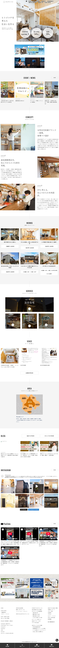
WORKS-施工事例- (19, 608)
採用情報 (49, 619)
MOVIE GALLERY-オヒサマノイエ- (23, 614)
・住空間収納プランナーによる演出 (39, 628)
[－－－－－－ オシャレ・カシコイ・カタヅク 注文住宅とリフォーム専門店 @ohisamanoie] (8, 486)
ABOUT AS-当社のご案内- (53, 608)
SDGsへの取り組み (51, 617)
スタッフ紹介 (50, 611)
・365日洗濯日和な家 (36, 626)
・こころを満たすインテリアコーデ (39, 630)
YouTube (2, 631)
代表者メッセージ (51, 609)
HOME (2, 608)
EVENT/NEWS (3, 610)
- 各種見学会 (3, 612)
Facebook (3, 628)
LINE (2, 630)
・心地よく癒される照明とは (37, 631)
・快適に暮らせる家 (36, 616)
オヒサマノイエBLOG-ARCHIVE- (7, 633)
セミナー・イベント (52, 616)
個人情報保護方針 (51, 621)
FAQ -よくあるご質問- (5, 618)
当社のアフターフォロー (36, 621)
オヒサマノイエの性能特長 (37, 611)
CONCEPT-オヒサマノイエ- (37, 608)
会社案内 (49, 612)
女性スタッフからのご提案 (37, 625)
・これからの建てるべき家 (37, 617)
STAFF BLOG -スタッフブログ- (7, 625)
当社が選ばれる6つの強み (37, 609)
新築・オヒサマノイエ (20, 609)
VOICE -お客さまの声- (5, 616)
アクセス (49, 614)
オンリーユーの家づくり (36, 619)
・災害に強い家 (35, 612)
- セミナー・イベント (5, 614)
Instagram (3, 626)
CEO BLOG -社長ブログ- (5, 623)
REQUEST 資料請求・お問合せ (7, 621)
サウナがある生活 (35, 622)
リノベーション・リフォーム (21, 611)
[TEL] (57, 640)
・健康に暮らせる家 (36, 614)
